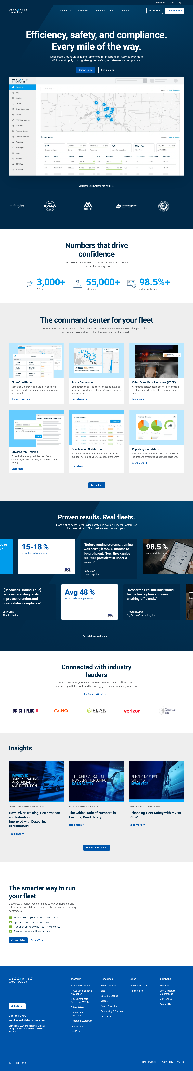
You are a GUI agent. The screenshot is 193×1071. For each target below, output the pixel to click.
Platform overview (20, 399)
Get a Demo (17, 1006)
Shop (171, 2)
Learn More (78, 399)
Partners (100, 10)
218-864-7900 (17, 1015)
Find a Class (136, 990)
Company (126, 10)
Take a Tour (37, 940)
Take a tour (96, 485)
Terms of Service (149, 1062)
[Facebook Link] (17, 1063)
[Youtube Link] (24, 1063)
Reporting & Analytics (81, 1020)
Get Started (154, 10)
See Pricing (76, 1031)
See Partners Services (95, 694)
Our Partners (166, 999)
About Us (164, 985)
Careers (180, 1062)
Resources (83, 10)
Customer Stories (109, 996)
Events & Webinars (110, 1006)
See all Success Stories (95, 636)
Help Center (160, 2)
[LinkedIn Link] (10, 1063)
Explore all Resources (97, 847)
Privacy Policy (167, 1062)
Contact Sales (175, 10)
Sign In (181, 2)
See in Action (108, 70)
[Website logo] (31, 10)
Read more (15, 833)
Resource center (109, 985)
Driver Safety (77, 1007)
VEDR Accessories (139, 985)
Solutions (64, 10)
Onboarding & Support (112, 1011)
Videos (104, 1001)
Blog (103, 990)
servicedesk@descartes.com (27, 1020)
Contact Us (165, 1004)
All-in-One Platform (80, 985)
